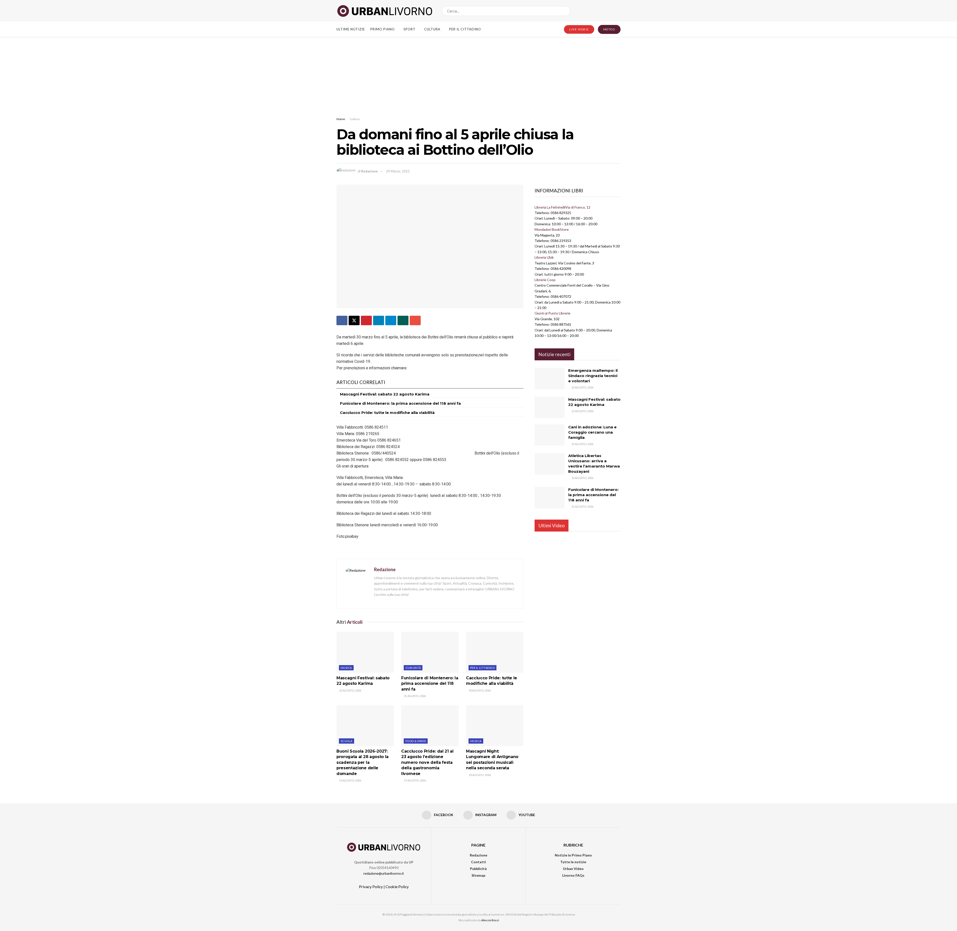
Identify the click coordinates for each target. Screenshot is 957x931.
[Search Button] (565, 11)
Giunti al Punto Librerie (552, 313)
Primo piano (382, 29)
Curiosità (413, 667)
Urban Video (573, 868)
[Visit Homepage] (384, 11)
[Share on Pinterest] (366, 320)
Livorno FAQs (573, 875)
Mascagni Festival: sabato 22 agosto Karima (384, 394)
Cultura (432, 29)
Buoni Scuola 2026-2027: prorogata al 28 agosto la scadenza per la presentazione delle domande (362, 762)
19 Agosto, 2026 (350, 780)
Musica (346, 667)
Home (340, 119)
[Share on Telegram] (390, 320)
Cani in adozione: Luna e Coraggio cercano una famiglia (592, 432)
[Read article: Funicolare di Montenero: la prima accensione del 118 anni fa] (430, 652)
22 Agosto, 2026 (350, 690)
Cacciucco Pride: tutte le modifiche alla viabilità (387, 412)
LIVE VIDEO (579, 29)
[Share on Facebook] (341, 320)
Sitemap (478, 875)
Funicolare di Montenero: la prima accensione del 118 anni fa (400, 403)
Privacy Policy (371, 886)
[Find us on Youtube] (619, 11)
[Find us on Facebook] (602, 11)
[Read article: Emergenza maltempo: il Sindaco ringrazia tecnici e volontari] (549, 378)
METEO (609, 29)
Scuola (346, 741)
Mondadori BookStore (552, 229)
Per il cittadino (465, 29)
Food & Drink (415, 741)
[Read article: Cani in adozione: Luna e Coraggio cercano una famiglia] (549, 435)
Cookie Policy (397, 886)
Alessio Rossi (490, 920)
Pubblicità (478, 868)
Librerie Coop (545, 280)
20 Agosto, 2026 (479, 690)
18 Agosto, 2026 (479, 774)
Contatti (478, 862)
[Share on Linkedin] (378, 320)
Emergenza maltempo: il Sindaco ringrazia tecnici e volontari (593, 375)
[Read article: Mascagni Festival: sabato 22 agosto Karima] (365, 652)
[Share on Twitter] (354, 320)
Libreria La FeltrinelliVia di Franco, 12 (562, 207)
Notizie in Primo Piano (573, 855)
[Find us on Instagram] (610, 11)
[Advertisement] (478, 74)
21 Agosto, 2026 (414, 696)
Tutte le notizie (573, 862)
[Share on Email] (415, 320)
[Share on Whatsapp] (403, 320)
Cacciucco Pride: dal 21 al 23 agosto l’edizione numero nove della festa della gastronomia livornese (427, 762)
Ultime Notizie (350, 29)
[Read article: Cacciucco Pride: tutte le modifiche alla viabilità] (494, 652)
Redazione (369, 171)
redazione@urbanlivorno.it (383, 873)
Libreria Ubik (544, 257)
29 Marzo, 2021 (398, 171)
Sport (409, 29)
